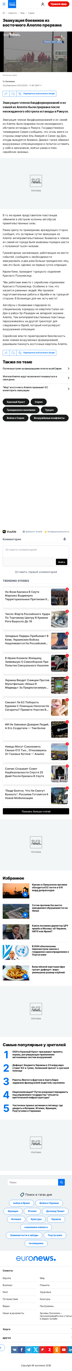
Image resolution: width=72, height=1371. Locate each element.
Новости (12, 13)
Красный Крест (16, 401)
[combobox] (36, 1182)
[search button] (61, 1182)
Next (5, 1292)
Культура (36, 1219)
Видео (6, 1306)
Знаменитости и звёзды (24, 1235)
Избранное (13, 878)
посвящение (36, 1243)
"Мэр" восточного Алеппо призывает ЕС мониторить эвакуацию (25, 389)
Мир (22, 13)
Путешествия (10, 1299)
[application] (36, 52)
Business (7, 1285)
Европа (7, 1277)
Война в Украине (49, 1203)
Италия (32, 1211)
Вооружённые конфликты (49, 417)
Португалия (55, 1235)
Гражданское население (21, 409)
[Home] (4, 13)
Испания (16, 1219)
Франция (13, 1211)
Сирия (31, 13)
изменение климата (36, 1227)
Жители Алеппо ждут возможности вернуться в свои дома (30, 378)
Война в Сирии (15, 417)
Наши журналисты (13, 1313)
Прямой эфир (59, 4)
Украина (56, 1219)
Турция (49, 409)
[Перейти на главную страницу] (12, 4)
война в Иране (21, 1203)
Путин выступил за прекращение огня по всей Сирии (32, 368)
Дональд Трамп (55, 1211)
